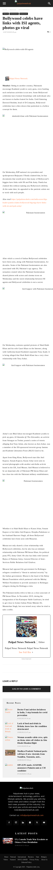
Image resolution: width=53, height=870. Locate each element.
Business (31, 857)
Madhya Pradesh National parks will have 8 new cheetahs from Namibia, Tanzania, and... (32, 754)
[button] (4, 3)
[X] (11, 41)
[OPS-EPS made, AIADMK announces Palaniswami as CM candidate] (10, 766)
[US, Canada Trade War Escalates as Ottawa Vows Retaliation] (8, 841)
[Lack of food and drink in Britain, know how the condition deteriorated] (10, 727)
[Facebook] (5, 41)
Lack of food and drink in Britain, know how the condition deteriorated (32, 726)
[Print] (34, 41)
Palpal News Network (18, 78)
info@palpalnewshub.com (31, 815)
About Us (44, 860)
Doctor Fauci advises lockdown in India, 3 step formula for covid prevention (32, 712)
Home (5, 10)
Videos (5, 860)
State (37, 857)
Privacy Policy (34, 860)
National (13, 10)
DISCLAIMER (23, 860)
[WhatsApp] (22, 41)
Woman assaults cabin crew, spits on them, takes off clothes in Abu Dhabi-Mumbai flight (32, 740)
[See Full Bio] (32, 652)
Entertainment (24, 10)
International (23, 13)
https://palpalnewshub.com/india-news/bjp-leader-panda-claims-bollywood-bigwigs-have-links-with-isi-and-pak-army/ (25, 202)
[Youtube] (44, 822)
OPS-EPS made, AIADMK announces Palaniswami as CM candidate (31, 768)
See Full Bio (25, 652)
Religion (44, 857)
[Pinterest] (17, 41)
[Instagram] (16, 822)
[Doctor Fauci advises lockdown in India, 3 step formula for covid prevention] (10, 711)
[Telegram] (30, 822)
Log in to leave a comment (26, 689)
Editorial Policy (26, 862)
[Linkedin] (28, 41)
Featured (13, 860)
